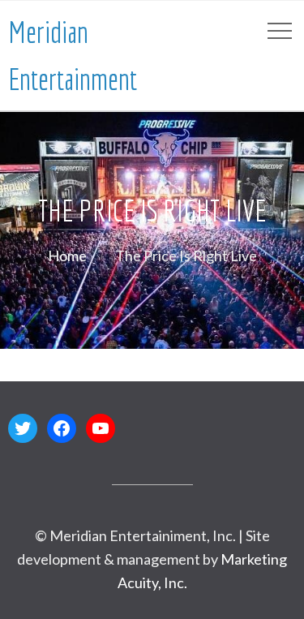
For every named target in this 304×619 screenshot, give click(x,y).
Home (67, 255)
